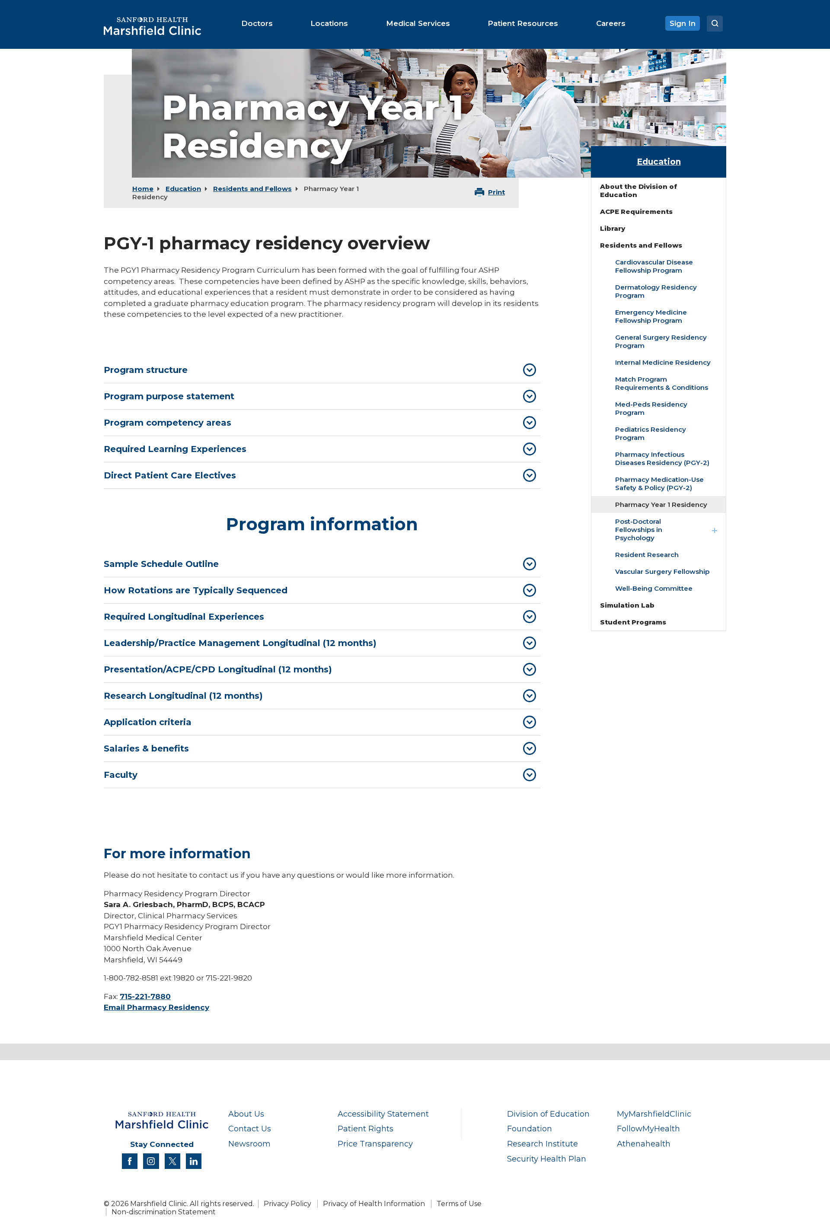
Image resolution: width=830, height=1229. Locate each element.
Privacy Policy (287, 1204)
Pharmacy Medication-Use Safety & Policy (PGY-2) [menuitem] (659, 483)
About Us (246, 1114)
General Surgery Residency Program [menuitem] (661, 341)
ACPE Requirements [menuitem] (636, 211)
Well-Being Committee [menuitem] (654, 588)
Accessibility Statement (383, 1114)
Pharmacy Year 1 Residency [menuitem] (661, 504)
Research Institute (542, 1144)
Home (142, 189)
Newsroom (249, 1144)
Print (496, 192)
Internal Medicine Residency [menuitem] (663, 362)
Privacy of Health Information (374, 1204)
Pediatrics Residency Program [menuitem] (650, 433)
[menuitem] (257, 23)
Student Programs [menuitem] (633, 622)
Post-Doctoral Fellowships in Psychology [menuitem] (638, 529)
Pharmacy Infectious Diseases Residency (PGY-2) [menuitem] (662, 458)
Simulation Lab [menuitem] (627, 605)
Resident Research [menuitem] (647, 555)
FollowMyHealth (648, 1128)
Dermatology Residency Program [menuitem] (656, 291)
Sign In (683, 23)
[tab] (322, 370)
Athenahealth (643, 1144)
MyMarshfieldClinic (654, 1114)
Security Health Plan (546, 1159)
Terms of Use (459, 1204)
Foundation (529, 1128)
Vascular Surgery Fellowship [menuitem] (662, 571)
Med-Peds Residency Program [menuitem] (651, 408)
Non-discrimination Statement (164, 1212)
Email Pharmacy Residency (156, 1007)
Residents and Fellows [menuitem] (641, 245)
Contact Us (249, 1128)
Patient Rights (365, 1128)
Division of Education (548, 1114)
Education (183, 189)
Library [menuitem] (612, 228)
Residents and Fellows (252, 189)
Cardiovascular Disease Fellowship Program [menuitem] (654, 266)
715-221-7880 (145, 996)
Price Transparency (375, 1144)
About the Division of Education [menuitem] (638, 190)
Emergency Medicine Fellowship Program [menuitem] (651, 316)
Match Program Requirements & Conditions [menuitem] (661, 383)
